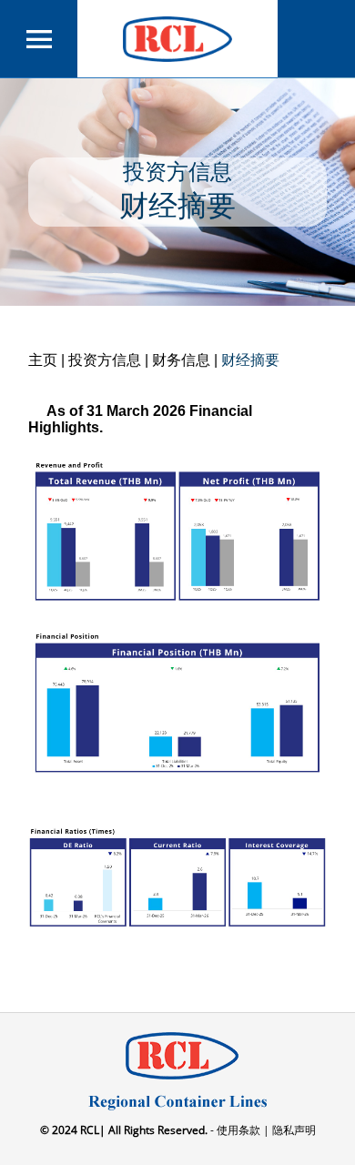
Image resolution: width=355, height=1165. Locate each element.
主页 (42, 360)
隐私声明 (292, 1130)
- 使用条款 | (238, 1130)
